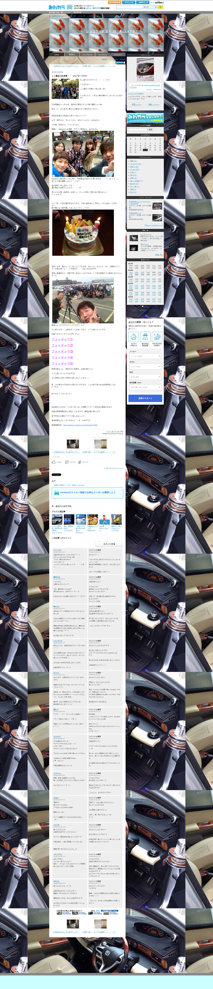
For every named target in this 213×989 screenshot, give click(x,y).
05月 (154, 266)
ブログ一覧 (81, 16)
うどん (68, 485)
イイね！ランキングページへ (113, 468)
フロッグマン (57, 854)
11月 (154, 281)
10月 (148, 281)
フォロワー (154, 104)
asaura (55, 798)
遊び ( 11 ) (133, 175)
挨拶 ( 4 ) (133, 189)
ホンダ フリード (146, 234)
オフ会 (117, 431)
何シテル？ (149, 89)
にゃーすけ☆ (57, 641)
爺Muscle (56, 577)
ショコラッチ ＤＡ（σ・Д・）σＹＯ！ (112, 31)
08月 (136, 281)
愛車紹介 (72, 54)
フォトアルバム (87, 54)
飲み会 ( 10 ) (134, 184)
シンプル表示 (113, 59)
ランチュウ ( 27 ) (136, 164)
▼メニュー (118, 54)
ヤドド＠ (56, 825)
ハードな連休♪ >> (104, 66)
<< (142, 135)
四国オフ (62, 485)
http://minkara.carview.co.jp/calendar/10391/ (80, 425)
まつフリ (56, 673)
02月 (136, 272)
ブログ (69, 16)
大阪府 (140, 93)
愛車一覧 (159, 255)
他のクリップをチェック (154, 225)
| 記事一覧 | (86, 66)
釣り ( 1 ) (133, 192)
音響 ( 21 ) (133, 178)
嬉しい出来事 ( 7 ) (136, 181)
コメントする (109, 544)
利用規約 (142, 310)
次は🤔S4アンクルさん (104, 528)
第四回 (56, 485)
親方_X (55, 709)
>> (149, 135)
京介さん (56, 881)
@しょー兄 (57, 550)
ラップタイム (102, 54)
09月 (142, 281)
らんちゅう (81, 485)
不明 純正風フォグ (135, 213)
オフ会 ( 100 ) (134, 169)
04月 (148, 272)
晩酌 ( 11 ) (133, 161)
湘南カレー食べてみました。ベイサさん (116, 528)
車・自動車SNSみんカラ (57, 16)
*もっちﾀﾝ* (57, 736)
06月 (159, 272)
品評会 (74, 485)
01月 (131, 272)
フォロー (137, 104)
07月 (131, 281)
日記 (74, 16)
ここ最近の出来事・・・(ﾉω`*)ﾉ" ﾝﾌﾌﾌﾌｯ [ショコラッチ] (105, 16)
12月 (159, 288)
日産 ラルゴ (144, 244)
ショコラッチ (132, 93)
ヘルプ (152, 2)
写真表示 (123, 59)
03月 (142, 272)
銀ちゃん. (56, 606)
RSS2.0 (146, 306)
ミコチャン (57, 773)
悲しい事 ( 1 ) (134, 186)
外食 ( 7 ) (133, 172)
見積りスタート (145, 398)
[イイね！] (119, 63)
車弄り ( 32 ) (134, 167)
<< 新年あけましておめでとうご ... (66, 66)
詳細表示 (104, 59)
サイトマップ (153, 310)
